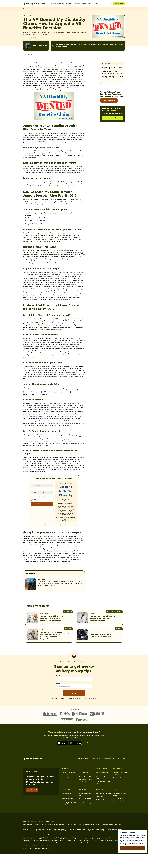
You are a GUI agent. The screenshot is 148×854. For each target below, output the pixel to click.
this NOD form (37, 323)
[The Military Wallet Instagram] (121, 759)
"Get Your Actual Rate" (63, 517)
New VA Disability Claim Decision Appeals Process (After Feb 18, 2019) (112, 72)
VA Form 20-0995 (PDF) (50, 239)
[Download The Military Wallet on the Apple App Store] (62, 743)
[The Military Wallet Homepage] (31, 3)
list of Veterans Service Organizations (49, 295)
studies (36, 182)
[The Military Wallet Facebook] (118, 759)
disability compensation (49, 75)
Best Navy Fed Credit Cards (102, 777)
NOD (74, 340)
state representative (44, 557)
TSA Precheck (100, 796)
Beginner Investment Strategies (67, 799)
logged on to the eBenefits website (48, 69)
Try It (74, 693)
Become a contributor (108, 758)
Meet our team (95, 758)
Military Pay (69, 3)
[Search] (111, 3)
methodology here (86, 842)
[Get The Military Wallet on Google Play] (75, 743)
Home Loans (45, 3)
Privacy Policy (41, 821)
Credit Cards (60, 3)
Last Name (78, 676)
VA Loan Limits (66, 775)
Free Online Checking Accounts (85, 804)
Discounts (90, 3)
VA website (37, 261)
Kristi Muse (43, 46)
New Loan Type (42, 489)
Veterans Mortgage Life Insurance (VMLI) (85, 780)
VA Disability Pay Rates (119, 778)
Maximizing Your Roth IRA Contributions (69, 804)
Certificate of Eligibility (68, 778)
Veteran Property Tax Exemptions (119, 802)
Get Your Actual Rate (42, 504)
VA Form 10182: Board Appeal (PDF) (44, 276)
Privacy (90, 698)
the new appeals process (39, 204)
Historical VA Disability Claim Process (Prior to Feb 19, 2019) (112, 77)
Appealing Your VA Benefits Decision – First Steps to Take (112, 68)
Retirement (77, 3)
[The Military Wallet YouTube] (124, 759)
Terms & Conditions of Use (29, 821)
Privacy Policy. (136, 844)
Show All (105, 81)
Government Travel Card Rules (103, 782)
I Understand (132, 848)
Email (58, 683)
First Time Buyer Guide (68, 772)
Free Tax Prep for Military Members (120, 794)
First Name (60, 676)
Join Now (31, 790)
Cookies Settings (50, 821)
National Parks (100, 799)
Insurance (53, 3)
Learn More (87, 743)
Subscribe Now (108, 100)
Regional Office (73, 67)
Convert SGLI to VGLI (85, 777)
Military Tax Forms (118, 798)
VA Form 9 (50, 403)
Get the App (118, 3)
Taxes (96, 3)
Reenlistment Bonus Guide (120, 772)
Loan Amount (42, 496)
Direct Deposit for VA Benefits (85, 799)
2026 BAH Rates (117, 775)
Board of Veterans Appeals (51, 274)
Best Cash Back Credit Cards (102, 773)
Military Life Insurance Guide (85, 773)
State (42, 482)
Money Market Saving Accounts (85, 794)
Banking (84, 3)
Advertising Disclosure (28, 54)
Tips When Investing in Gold (68, 794)
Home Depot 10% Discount (103, 793)
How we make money (82, 758)
